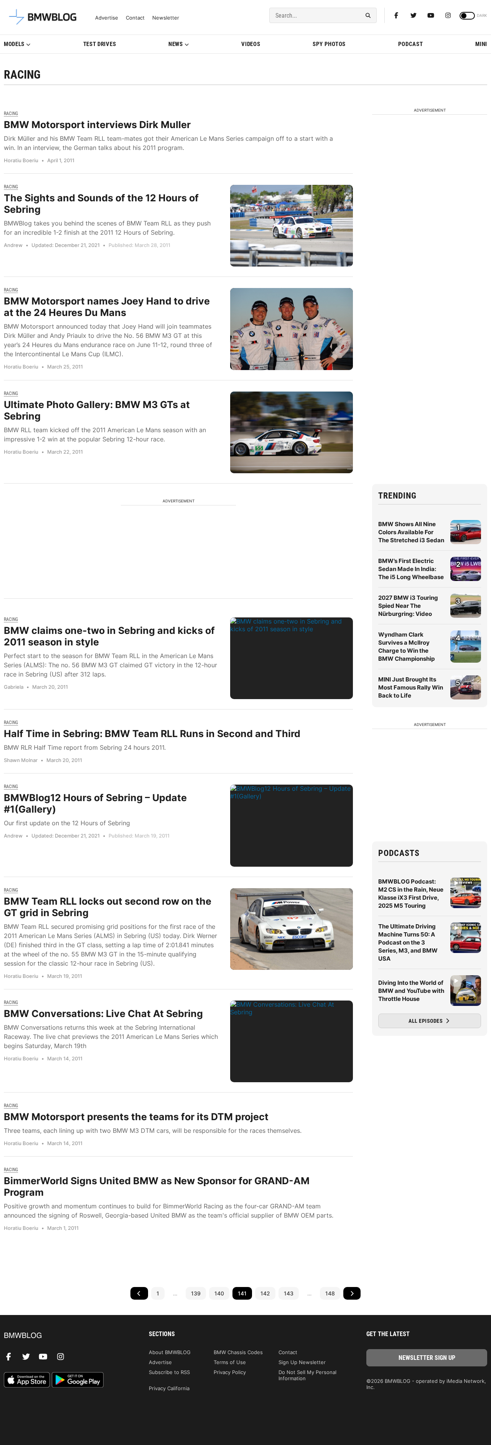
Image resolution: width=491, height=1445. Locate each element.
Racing (11, 113)
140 (219, 1293)
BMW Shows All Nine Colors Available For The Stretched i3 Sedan (411, 532)
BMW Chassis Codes (238, 1352)
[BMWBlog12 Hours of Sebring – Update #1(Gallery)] (291, 825)
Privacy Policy (230, 1372)
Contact (135, 17)
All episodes (426, 1021)
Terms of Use (230, 1362)
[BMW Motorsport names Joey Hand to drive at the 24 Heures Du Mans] (291, 329)
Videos (250, 44)
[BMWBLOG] (64, 1336)
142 (265, 1293)
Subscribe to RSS (169, 1372)
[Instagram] (448, 15)
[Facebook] (396, 15)
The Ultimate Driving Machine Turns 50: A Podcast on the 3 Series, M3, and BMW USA (408, 942)
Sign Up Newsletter (302, 1362)
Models (14, 44)
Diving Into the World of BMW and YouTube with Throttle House (411, 990)
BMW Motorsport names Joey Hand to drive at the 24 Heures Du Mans (107, 306)
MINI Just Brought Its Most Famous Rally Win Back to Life (410, 687)
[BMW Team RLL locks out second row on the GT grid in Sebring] (291, 929)
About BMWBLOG (170, 1352)
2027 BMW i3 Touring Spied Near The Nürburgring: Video (408, 605)
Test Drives (99, 44)
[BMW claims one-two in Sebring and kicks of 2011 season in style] (291, 658)
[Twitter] (413, 15)
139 (196, 1293)
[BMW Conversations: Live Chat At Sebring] (291, 1041)
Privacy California (169, 1388)
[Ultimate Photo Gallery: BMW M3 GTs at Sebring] (291, 432)
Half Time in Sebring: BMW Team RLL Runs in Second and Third (152, 733)
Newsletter (165, 17)
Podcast (410, 44)
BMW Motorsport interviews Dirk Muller (97, 124)
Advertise (106, 17)
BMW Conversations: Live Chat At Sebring (103, 1013)
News (175, 44)
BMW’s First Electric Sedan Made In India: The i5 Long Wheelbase (411, 569)
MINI (481, 44)
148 (330, 1293)
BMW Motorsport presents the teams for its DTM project (136, 1116)
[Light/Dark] (467, 16)
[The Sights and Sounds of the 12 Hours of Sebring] (291, 226)
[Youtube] (431, 15)
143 (288, 1293)
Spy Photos (329, 44)
